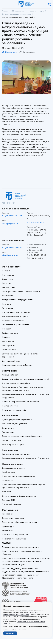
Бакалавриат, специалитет (14, 423)
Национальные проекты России (17, 365)
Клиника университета (13, 320)
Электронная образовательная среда (19, 522)
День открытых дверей (13, 444)
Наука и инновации (12, 464)
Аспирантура (8, 432)
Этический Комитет (11, 504)
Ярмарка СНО (8, 500)
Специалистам (10, 450)
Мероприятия (8, 345)
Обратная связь (9, 349)
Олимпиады (7, 480)
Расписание (7, 514)
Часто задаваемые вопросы (15, 316)
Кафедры (6, 283)
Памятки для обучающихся (15, 534)
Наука (41, 11)
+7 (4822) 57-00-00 (12, 215)
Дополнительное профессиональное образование (25, 458)
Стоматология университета (15, 324)
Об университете (19, 11)
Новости (32, 11)
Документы (7, 295)
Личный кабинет (10, 375)
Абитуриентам (10, 415)
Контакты (6, 304)
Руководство (8, 275)
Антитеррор (7, 308)
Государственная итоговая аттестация (20, 547)
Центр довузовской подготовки (17, 419)
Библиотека (7, 530)
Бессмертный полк (11, 361)
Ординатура (8, 428)
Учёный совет (8, 287)
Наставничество (10, 406)
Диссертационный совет (14, 468)
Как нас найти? (34, 222)
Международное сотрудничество (17, 299)
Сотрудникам (9, 370)
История (6, 271)
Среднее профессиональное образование (22, 436)
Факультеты (7, 279)
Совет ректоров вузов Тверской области (21, 291)
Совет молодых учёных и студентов (19, 496)
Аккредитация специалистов (15, 454)
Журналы (6, 491)
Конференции (8, 472)
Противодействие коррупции (16, 312)
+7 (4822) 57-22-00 (11, 247)
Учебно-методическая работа (16, 383)
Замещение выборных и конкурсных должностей (25, 379)
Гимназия (6, 329)
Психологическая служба (14, 410)
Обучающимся (10, 509)
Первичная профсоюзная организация (20, 401)
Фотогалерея (8, 341)
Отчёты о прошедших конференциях (16, 14)
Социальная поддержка (13, 518)
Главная (5, 11)
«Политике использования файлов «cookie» (20, 613)
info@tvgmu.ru (10, 223)
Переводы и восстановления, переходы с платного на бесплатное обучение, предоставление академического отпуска (26, 561)
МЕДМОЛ (6, 543)
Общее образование (11, 440)
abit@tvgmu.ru (10, 255)
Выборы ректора (10, 333)
